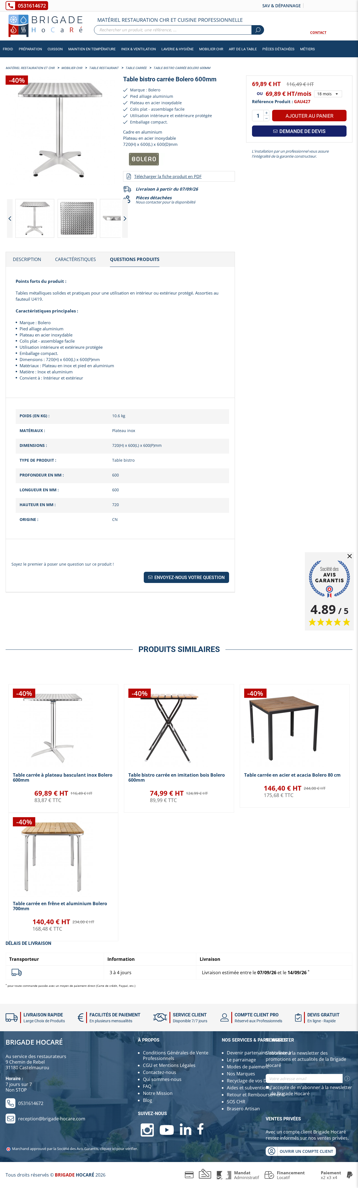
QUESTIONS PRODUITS (134, 259)
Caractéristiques (75, 259)
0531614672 (32, 5)
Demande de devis (302, 131)
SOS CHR (236, 1102)
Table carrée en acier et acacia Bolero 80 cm (292, 775)
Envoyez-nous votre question (189, 577)
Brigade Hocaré (34, 1042)
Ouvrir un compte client (306, 1151)
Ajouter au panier (309, 116)
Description (27, 259)
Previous (10, 218)
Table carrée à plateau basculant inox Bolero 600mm (62, 777)
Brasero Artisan (243, 1109)
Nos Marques (241, 1074)
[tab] (27, 259)
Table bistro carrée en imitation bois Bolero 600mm (176, 777)
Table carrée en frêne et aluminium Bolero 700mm (60, 906)
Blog (147, 1100)
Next (125, 218)
